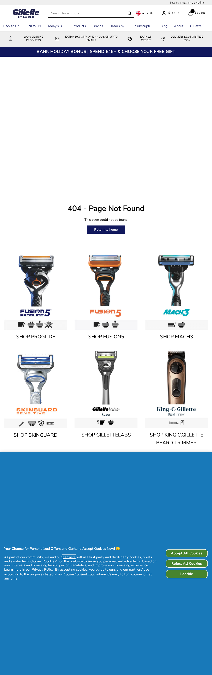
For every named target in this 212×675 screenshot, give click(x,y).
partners (69, 557)
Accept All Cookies (186, 553)
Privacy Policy (42, 569)
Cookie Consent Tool (79, 574)
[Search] (129, 13)
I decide (186, 574)
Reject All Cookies (186, 563)
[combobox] (91, 13)
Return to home (106, 229)
